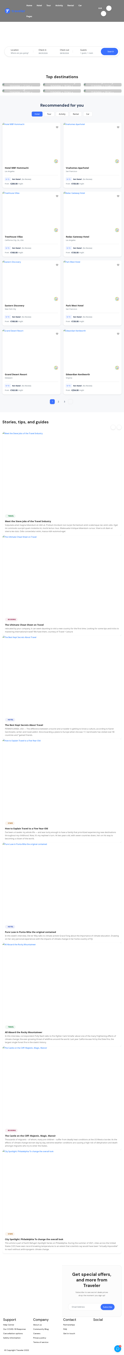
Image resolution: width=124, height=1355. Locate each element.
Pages (29, 16)
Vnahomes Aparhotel (77, 167)
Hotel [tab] (34, 42)
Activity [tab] (52, 42)
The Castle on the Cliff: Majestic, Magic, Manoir (30, 1135)
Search (111, 51)
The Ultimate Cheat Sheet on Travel (24, 624)
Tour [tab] (49, 114)
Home (29, 5)
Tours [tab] (42, 42)
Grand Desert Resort (16, 374)
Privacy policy (39, 1338)
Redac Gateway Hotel (77, 236)
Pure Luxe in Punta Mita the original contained (30, 932)
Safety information (12, 1338)
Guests (83, 50)
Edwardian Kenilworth (78, 374)
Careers (36, 1333)
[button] (109, 8)
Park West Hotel (74, 305)
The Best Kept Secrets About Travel (24, 725)
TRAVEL (11, 516)
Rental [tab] (61, 42)
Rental (70, 5)
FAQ (65, 1329)
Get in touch (69, 1333)
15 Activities (96, 92)
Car (80, 5)
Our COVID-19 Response (14, 1329)
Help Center (8, 1324)
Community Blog (41, 1329)
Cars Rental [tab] (73, 42)
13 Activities (55, 92)
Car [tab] (87, 114)
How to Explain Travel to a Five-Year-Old (26, 828)
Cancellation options (13, 1333)
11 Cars (108, 85)
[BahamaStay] (56, 161)
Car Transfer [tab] (87, 42)
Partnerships (69, 1324)
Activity (59, 5)
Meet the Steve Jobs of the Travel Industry (28, 521)
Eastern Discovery (14, 305)
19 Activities (15, 92)
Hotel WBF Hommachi (17, 167)
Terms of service (40, 1342)
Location (15, 50)
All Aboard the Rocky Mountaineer (23, 1032)
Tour (48, 5)
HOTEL (10, 720)
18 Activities (15, 85)
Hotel (39, 5)
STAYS (10, 823)
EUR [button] (100, 8)
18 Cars (67, 85)
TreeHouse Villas (14, 236)
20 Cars (26, 92)
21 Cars (26, 85)
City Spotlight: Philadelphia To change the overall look (34, 1239)
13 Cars (67, 92)
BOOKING (12, 619)
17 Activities (96, 85)
